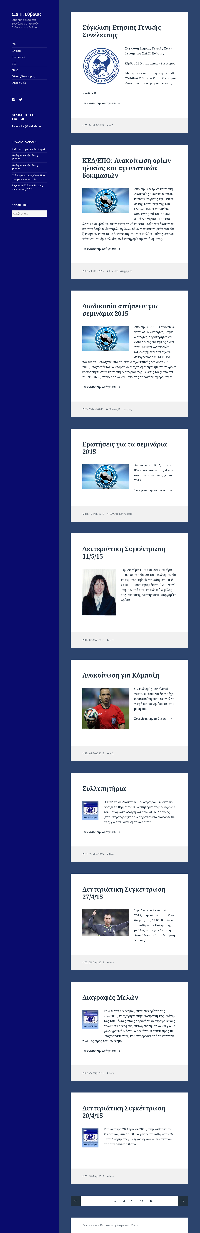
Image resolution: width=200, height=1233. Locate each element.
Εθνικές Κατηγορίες (23, 76)
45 (143, 1201)
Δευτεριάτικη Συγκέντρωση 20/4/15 (123, 1112)
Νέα (14, 44)
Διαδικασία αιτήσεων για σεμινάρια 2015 (120, 310)
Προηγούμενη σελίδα (76, 1201)
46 (152, 1201)
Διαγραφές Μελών (110, 997)
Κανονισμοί (18, 57)
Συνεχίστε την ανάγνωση (101, 103)
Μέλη (15, 70)
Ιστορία (16, 50)
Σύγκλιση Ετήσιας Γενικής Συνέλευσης (121, 31)
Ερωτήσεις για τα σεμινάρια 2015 (124, 448)
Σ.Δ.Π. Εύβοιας (27, 14)
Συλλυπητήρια (104, 788)
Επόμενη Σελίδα (183, 1201)
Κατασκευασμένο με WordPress (119, 1225)
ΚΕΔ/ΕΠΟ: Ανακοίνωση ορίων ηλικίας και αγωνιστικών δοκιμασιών (126, 168)
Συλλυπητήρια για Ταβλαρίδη (29, 149)
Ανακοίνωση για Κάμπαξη (121, 675)
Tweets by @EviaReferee (26, 126)
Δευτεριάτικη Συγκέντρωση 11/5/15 (123, 552)
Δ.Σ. (14, 63)
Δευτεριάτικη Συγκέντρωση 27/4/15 (123, 893)
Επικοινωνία (19, 82)
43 (125, 1201)
